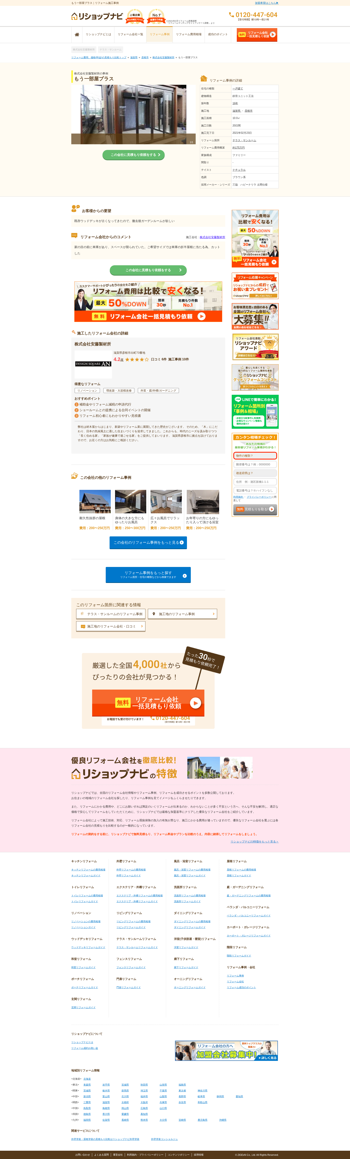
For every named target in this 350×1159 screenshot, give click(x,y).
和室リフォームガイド (83, 967)
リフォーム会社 (235, 981)
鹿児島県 (202, 1120)
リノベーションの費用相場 (85, 921)
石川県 (125, 1096)
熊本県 (144, 1120)
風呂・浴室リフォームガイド (190, 875)
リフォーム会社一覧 (130, 34)
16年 (235, 103)
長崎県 (125, 1120)
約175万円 (239, 147)
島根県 (106, 1108)
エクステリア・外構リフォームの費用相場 (139, 895)
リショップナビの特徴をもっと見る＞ (254, 841)
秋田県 (144, 1084)
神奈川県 (202, 1090)
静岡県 (220, 1096)
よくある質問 (101, 1154)
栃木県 (106, 1090)
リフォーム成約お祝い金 (84, 1048)
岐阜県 (201, 1096)
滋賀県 (134, 57)
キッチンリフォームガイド (85, 875)
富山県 (106, 1096)
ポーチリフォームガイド (84, 987)
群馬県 (125, 1090)
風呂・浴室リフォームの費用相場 (192, 869)
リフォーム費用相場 (189, 34)
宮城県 (125, 1084)
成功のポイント (218, 34)
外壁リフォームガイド (128, 875)
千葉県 (163, 1090)
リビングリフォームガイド (131, 927)
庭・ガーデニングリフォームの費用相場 (249, 895)
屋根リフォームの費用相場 (241, 869)
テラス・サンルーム (111, 49)
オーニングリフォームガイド (190, 987)
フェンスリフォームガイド (131, 967)
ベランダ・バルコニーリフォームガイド (249, 915)
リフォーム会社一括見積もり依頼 (254, 34)
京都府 (125, 1102)
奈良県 (182, 1102)
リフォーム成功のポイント (241, 987)
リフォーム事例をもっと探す (148, 574)
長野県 (182, 1096)
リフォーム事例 (160, 34)
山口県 (163, 1108)
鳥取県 (87, 1108)
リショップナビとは (98, 34)
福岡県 (87, 1120)
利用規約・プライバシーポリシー (145, 1154)
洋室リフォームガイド (186, 947)
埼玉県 (144, 1090)
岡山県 (125, 1108)
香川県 (106, 1114)
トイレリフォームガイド (84, 901)
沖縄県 (222, 1120)
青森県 (87, 1084)
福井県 (144, 1096)
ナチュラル (239, 169)
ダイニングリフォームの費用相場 (192, 921)
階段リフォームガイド (239, 955)
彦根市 (145, 57)
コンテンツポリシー (179, 1154)
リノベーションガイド (83, 927)
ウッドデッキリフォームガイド (88, 947)
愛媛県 (125, 1114)
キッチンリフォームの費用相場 (88, 869)
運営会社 (118, 1154)
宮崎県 (182, 1120)
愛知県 (239, 1096)
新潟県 (87, 1096)
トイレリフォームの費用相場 (87, 895)
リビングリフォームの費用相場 (133, 921)
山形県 (163, 1084)
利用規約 (238, 497)
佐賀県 (106, 1120)
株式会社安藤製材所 (84, 49)
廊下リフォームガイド (186, 967)
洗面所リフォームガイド (187, 901)
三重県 (87, 1102)
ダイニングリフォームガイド (190, 927)
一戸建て (238, 88)
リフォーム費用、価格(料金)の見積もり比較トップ (98, 57)
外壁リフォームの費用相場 (131, 869)
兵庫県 (163, 1102)
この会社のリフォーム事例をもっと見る (146, 542)
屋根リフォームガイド (239, 875)
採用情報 (199, 1154)
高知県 (144, 1114)
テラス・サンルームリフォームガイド (137, 947)
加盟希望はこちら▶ (267, 3)
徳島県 (87, 1114)
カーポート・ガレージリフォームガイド (249, 935)
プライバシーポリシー (259, 497)
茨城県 (87, 1090)
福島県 (182, 1084)
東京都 (182, 1090)
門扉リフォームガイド (128, 987)
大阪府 (144, 1102)
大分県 (163, 1120)
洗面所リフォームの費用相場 (190, 895)
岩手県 (106, 1084)
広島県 (144, 1108)
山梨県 (163, 1096)
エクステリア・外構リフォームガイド (137, 901)
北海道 (87, 1078)
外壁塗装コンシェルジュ (164, 1139)
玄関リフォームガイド (83, 1007)
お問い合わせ (82, 1154)
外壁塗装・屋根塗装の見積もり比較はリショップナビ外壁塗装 (105, 1139)
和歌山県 (202, 1102)
